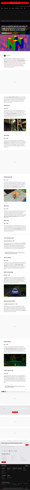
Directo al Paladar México (20, 484)
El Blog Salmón (9, 476)
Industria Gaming (4, 457)
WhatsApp (4, 450)
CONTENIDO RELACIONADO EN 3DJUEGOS (9, 251)
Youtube (9, 450)
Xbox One (12, 457)
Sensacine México (15, 483)
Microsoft (12, 458)
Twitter (8, 33)
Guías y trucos (6, 8)
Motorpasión (24, 469)
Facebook (7, 33)
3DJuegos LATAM (9, 483)
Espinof (13, 470)
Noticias (11, 391)
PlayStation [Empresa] (4, 460)
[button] (8, 55)
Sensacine (14, 469)
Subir (26, 465)
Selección (13, 8)
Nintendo (18, 391)
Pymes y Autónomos (9, 477)
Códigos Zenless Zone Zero (16, 440)
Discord (14, 450)
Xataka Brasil (3, 484)
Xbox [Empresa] (22, 458)
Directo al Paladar (20, 469)
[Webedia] (4, 465)
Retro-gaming (14, 391)
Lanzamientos (17, 8)
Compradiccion (3, 478)
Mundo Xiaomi (3, 473)
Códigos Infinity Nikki (9, 440)
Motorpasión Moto (25, 470)
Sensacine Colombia (15, 484)
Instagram (11, 450)
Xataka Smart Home (4, 472)
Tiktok (16, 450)
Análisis (2, 8)
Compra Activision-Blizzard (24, 460)
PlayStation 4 (22, 457)
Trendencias (3, 476)
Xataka (2, 469)
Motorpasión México (25, 483)
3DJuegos (8, 469)
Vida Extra (8, 470)
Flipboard (9, 33)
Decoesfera (3, 477)
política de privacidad (11, 446)
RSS (12, 450)
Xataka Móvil (3, 470)
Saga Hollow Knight (4, 458)
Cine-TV (21, 8)
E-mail (11, 33)
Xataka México (3, 483)
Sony (11, 460)
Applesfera (3, 471)
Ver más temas (3, 462)
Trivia (10, 8)
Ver (15, 412)
